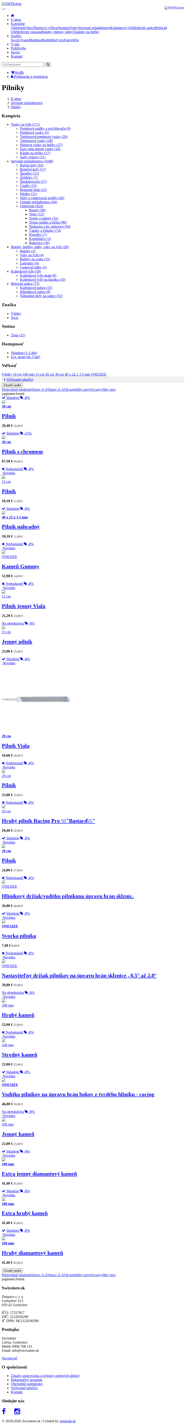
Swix (14, 40)
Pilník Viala (15, 746)
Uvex (60, 40)
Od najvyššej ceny (103, 389)
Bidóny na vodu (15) (35, 259)
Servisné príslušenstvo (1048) (32, 161)
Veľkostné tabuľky (19, 379)
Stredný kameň (19, 1055)
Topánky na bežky (86, 32)
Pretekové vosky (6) (34, 132)
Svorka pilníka (19, 936)
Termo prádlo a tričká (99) (47, 222)
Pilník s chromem (22, 452)
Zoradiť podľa (12, 385)
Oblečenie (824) (31, 206)
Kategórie (18, 24)
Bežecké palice (144, 28)
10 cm (17, 374)
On (76, 40)
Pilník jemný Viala (23, 606)
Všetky (16, 313)
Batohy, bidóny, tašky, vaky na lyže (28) (40, 247)
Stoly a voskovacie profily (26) (42, 198)
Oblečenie (18, 28)
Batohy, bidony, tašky (57, 32)
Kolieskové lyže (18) (26, 271)
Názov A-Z (39, 389)
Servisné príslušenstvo (94, 28)
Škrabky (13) (29, 173)
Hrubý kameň (18, 1015)
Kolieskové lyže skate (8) (38, 275)
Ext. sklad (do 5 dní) (25, 357)
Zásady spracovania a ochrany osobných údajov (45, 1376)
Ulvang (23, 40)
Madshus (35, 40)
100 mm (28, 374)
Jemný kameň (18, 1134)
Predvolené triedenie (16, 389)
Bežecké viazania (29, 32)
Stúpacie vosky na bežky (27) (41, 145)
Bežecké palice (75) (25, 284)
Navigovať (9, 1358)
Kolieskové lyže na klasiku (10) (42, 279)
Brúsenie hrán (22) (33, 190)
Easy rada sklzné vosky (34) (40, 149)
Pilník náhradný (21, 527)
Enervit (69, 40)
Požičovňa (18, 48)
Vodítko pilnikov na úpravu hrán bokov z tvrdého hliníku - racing (78, 1094)
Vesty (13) (36, 214)
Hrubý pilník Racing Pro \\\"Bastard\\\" (48, 821)
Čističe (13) (28, 186)
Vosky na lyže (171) (25, 124)
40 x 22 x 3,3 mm (77, 374)
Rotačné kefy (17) (33, 169)
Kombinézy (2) (40, 239)
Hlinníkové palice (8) (35, 292)
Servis (15, 52)
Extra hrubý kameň (25, 1213)
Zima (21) (18, 335)
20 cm (49, 374)
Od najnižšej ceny (77, 389)
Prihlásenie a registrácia (30, 76)
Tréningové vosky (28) (36, 141)
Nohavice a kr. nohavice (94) (50, 226)
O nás (15, 44)
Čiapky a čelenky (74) (45, 230)
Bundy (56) (37, 210)
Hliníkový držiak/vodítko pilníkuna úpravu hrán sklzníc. (68, 896)
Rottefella (49, 40)
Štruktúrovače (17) (33, 181)
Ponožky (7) (38, 235)
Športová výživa (45, 28)
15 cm (39, 374)
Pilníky (16, 107)
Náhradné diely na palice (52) (41, 296)
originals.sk (67, 1421)
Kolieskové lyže (121, 28)
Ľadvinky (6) (29, 263)
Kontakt (16, 56)
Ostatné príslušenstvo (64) (38, 202)
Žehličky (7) (29, 177)
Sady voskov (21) (32, 157)
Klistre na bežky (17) (35, 153)
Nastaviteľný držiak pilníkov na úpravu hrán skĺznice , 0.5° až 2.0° (79, 975)
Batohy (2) (27, 251)
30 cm (59, 374)
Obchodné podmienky (27, 1384)
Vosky (73, 28)
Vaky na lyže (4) (32, 255)
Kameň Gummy (20, 566)
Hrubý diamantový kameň (32, 1253)
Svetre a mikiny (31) (43, 218)
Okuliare (63, 28)
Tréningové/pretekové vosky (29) (44, 137)
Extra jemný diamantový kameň (39, 1174)
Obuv (29, 28)
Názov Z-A (55, 389)
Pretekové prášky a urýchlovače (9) (45, 128)
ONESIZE (98, 374)
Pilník (9, 416)
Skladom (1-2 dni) (24, 353)
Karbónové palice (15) (36, 288)
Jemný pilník (17, 642)
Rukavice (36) (39, 243)
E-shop (16, 20)
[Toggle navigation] (3, 9)
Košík (19, 72)
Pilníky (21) (28, 194)
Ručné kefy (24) (31, 165)
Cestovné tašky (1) (33, 267)
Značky (16, 36)
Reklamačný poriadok (26, 1380)
